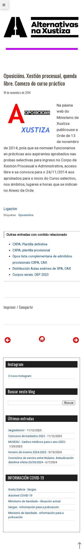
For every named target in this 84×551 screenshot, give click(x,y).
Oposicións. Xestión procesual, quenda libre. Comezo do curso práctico (40, 79)
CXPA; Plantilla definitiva (30, 244)
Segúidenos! (16, 430)
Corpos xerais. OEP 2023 (31, 275)
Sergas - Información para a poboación (33, 507)
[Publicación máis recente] (8, 342)
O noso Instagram (19, 376)
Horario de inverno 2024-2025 (27, 452)
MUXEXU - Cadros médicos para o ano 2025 (36, 442)
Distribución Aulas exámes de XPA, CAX (42, 269)
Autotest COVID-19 (20, 495)
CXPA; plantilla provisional (31, 250)
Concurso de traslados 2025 (26, 436)
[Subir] (79, 546)
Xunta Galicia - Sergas (22, 489)
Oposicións (25, 215)
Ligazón (10, 208)
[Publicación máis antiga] (76, 342)
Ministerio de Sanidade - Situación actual (34, 501)
